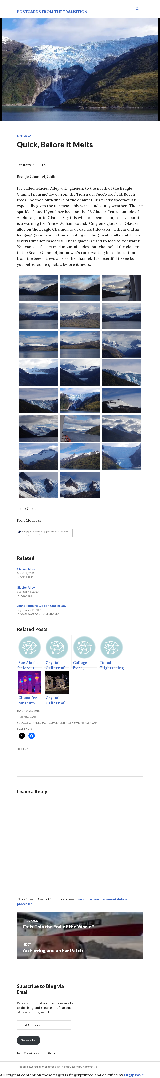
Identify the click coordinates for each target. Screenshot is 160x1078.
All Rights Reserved (31, 535)
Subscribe (28, 1040)
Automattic (90, 1066)
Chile (47, 722)
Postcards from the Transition (52, 11)
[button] (38, 288)
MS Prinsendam (86, 722)
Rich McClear (26, 716)
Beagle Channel (30, 722)
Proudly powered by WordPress (36, 1066)
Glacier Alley (26, 569)
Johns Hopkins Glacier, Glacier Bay (42, 605)
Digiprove (134, 1075)
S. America (24, 135)
